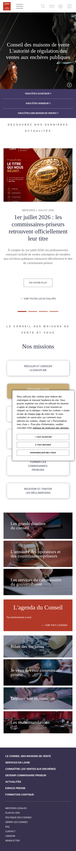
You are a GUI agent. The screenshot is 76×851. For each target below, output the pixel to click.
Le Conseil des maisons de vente (28, 756)
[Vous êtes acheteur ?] (38, 94)
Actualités (13, 781)
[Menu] (19, 6)
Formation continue (19, 794)
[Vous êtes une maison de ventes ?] (38, 113)
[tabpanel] (38, 224)
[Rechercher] (43, 6)
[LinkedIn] (60, 6)
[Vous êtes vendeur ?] (38, 103)
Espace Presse (15, 788)
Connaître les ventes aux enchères (30, 769)
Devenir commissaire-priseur (25, 775)
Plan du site (12, 813)
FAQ (7, 827)
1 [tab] (19, 313)
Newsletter (12, 840)
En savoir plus (38, 282)
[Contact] (51, 6)
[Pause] (69, 85)
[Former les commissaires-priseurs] (38, 465)
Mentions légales (16, 808)
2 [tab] (30, 313)
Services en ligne (17, 762)
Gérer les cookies (16, 822)
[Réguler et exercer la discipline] (38, 368)
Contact (10, 831)
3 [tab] (40, 313)
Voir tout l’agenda (56, 625)
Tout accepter (44, 437)
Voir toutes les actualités (40, 299)
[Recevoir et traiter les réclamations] (38, 490)
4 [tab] (51, 313)
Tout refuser (44, 445)
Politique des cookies (18, 817)
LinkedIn (10, 836)
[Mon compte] (69, 6)
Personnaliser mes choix (43, 453)
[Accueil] (6, 6)
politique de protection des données (51, 427)
